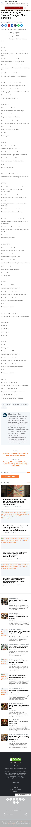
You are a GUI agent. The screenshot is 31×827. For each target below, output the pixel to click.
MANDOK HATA (15, 598)
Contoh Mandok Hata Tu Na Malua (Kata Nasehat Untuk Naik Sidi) (18, 646)
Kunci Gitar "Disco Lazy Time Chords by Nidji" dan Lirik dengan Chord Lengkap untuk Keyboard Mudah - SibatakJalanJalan (14, 502)
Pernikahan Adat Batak (18, 703)
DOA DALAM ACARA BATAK (18, 688)
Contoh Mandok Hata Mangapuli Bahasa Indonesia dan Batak (18, 600)
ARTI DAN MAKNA (13, 674)
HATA (10, 598)
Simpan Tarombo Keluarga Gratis (14, 7)
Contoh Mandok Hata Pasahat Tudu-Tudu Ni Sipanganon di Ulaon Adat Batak (19, 706)
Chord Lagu (6, 404)
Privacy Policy (15, 787)
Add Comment (11, 476)
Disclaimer (15, 785)
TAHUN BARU (16, 719)
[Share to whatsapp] (18, 25)
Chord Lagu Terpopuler (20, 404)
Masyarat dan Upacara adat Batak (20, 734)
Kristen (11, 719)
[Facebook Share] (2, 25)
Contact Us (15, 791)
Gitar (4, 408)
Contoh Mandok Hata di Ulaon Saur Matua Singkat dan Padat (19, 661)
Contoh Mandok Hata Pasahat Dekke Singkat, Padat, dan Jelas (19, 632)
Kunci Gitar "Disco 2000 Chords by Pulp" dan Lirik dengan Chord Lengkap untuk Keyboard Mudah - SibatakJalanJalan (14, 580)
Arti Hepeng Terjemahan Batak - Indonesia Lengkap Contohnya (18, 676)
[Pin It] (9, 25)
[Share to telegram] (21, 25)
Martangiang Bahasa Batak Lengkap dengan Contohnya (19, 691)
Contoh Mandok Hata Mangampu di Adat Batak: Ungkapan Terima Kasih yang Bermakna (19, 738)
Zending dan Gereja (24, 644)
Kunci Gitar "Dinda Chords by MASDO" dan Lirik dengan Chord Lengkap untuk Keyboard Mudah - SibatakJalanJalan (15, 554)
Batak (10, 629)
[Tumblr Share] (15, 25)
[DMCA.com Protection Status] (15, 760)
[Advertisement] (15, 811)
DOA (10, 688)
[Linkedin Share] (12, 25)
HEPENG (20, 674)
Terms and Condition (15, 789)
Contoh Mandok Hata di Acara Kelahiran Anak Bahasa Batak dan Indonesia (18, 616)
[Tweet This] (5, 25)
